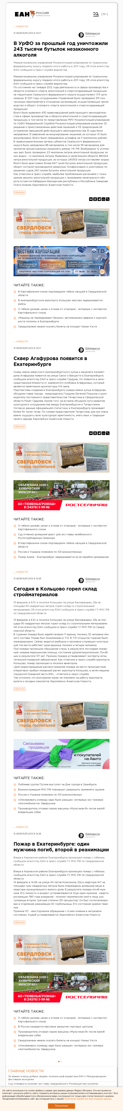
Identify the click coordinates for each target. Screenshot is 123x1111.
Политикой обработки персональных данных (88, 1099)
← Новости (21, 27)
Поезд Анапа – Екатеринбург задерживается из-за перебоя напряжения (63, 557)
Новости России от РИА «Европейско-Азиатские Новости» (25, 14)
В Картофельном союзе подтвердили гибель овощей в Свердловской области (62, 294)
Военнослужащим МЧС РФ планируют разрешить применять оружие (61, 790)
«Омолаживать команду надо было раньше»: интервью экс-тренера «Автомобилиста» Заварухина (60, 802)
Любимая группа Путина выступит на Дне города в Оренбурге (57, 784)
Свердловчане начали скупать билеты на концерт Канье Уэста (57, 327)
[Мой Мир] (103, 199)
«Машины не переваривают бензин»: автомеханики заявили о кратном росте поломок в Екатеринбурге (62, 320)
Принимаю (61, 1106)
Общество (19, 192)
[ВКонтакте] (91, 199)
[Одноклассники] (95, 199)
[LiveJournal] (108, 199)
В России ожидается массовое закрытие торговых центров (55, 1027)
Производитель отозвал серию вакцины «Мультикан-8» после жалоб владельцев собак (61, 810)
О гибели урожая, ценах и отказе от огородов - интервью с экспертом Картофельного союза (62, 311)
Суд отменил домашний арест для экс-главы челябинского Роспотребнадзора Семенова (55, 536)
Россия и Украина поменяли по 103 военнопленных (50, 552)
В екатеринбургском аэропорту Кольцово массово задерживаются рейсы (60, 302)
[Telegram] (99, 199)
